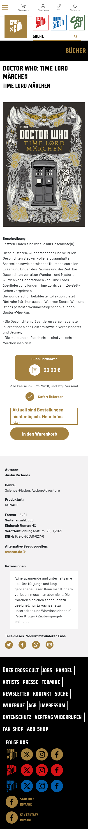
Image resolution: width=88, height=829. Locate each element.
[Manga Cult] (12, 770)
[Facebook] (57, 754)
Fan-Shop (13, 729)
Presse (30, 682)
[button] (9, 645)
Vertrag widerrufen (58, 717)
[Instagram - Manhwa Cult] (42, 786)
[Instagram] (42, 754)
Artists (11, 682)
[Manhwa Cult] (12, 786)
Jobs (47, 670)
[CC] (12, 754)
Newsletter (16, 693)
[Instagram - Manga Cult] (42, 770)
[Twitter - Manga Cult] (27, 770)
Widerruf (14, 705)
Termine (51, 682)
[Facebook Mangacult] (57, 770)
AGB (32, 705)
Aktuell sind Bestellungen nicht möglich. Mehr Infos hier (37, 416)
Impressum (52, 705)
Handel (64, 670)
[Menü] (5, 8)
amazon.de (13, 551)
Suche (61, 693)
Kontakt (42, 693)
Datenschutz (17, 717)
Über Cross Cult (21, 670)
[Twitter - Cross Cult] (27, 754)
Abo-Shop (37, 729)
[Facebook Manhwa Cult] (57, 786)
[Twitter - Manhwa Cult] (27, 786)
